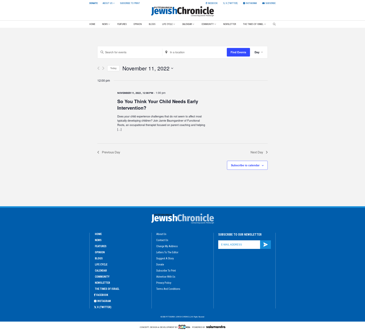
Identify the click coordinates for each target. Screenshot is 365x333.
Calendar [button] (187, 24)
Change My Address (167, 246)
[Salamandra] (215, 326)
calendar (101, 270)
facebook (102, 294)
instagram (104, 301)
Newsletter (229, 24)
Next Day (257, 152)
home (98, 234)
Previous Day (111, 152)
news (98, 240)
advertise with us (165, 276)
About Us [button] (107, 3)
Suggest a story (165, 258)
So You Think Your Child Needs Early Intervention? (157, 104)
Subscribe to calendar (245, 165)
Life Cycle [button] (167, 24)
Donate (93, 3)
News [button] (105, 24)
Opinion (137, 24)
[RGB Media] (185, 327)
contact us (162, 240)
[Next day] (103, 68)
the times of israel (107, 288)
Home (92, 24)
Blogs (152, 24)
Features (122, 24)
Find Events (238, 52)
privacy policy (163, 282)
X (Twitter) (104, 307)
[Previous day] (98, 68)
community (102, 276)
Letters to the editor (167, 252)
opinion (100, 252)
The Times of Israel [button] (253, 24)
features (100, 246)
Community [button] (208, 24)
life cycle (101, 264)
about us (161, 234)
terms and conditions (168, 288)
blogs (99, 258)
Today (113, 68)
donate (160, 264)
